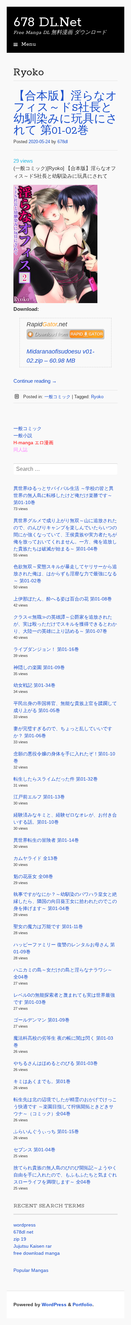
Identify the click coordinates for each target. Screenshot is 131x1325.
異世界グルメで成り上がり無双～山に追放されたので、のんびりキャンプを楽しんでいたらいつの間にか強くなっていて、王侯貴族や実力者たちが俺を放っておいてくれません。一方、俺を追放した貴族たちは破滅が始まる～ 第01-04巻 (65, 534)
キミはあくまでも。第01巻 (42, 1081)
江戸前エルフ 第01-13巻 (39, 796)
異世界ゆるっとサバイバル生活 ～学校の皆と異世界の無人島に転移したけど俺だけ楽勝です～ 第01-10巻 (63, 495)
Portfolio (82, 1304)
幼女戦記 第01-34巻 (34, 685)
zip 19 (19, 1239)
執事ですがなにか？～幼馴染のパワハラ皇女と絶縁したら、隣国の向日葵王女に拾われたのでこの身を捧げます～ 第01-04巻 (65, 901)
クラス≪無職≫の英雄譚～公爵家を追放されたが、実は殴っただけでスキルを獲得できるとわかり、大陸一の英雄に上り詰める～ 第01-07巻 (65, 624)
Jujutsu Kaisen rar (32, 1246)
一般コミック (57, 396)
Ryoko (97, 396)
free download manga (36, 1253)
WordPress (54, 1304)
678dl (62, 141)
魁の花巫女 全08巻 (33, 876)
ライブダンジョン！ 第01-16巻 (46, 649)
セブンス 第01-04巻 (34, 1149)
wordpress (24, 1225)
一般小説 (22, 435)
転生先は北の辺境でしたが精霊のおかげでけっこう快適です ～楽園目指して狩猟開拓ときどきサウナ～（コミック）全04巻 (65, 1106)
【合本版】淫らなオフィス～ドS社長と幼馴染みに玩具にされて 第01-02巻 (65, 113)
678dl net (23, 1232)
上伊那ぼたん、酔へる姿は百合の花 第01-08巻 (62, 599)
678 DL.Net (47, 22)
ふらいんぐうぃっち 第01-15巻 (46, 1131)
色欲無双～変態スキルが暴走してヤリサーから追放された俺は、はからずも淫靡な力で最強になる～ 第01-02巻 (65, 573)
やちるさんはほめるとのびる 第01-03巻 (55, 1063)
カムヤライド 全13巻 (35, 858)
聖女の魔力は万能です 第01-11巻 (48, 926)
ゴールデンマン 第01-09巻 (41, 1020)
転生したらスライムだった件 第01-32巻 (55, 779)
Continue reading (35, 381)
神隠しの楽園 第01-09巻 (39, 667)
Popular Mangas (30, 1270)
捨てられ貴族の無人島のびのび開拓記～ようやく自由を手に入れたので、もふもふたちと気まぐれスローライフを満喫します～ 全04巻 (65, 1175)
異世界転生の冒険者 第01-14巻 (46, 840)
